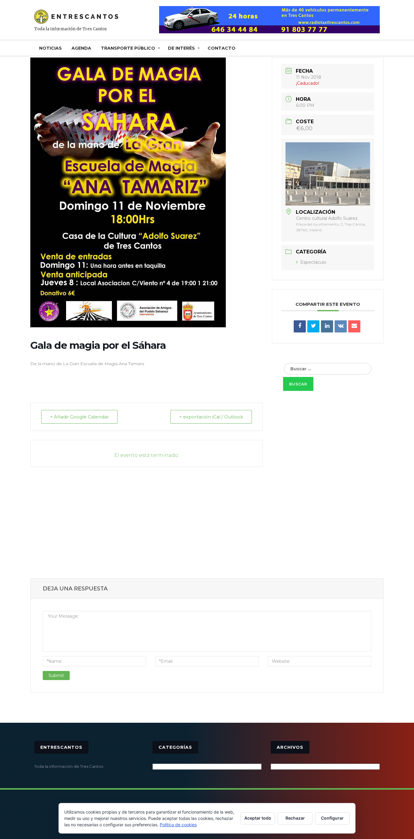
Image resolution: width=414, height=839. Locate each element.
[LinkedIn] (327, 326)
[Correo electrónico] (354, 326)
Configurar (332, 818)
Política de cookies (178, 824)
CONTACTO (221, 48)
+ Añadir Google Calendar (79, 417)
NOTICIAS (50, 48)
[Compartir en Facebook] (300, 326)
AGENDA (81, 48)
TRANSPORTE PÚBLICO (128, 48)
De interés (181, 48)
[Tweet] (313, 326)
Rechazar (295, 818)
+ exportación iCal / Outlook (211, 417)
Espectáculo (313, 262)
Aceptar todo (257, 818)
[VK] (341, 326)
